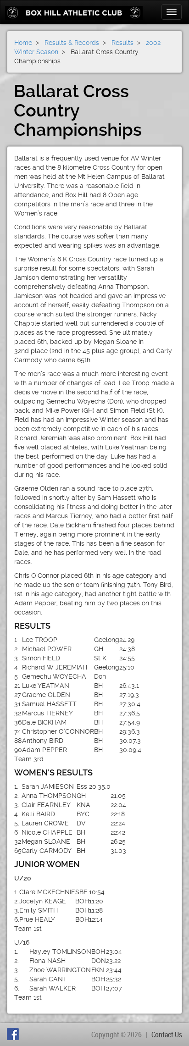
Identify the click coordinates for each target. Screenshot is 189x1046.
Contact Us (166, 1034)
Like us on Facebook (14, 1034)
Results (122, 42)
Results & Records (71, 42)
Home (23, 42)
